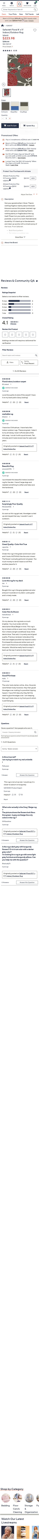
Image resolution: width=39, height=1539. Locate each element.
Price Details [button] (7, 46)
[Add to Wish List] (34, 30)
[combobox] (17, 9)
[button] (4, 4)
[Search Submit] (35, 9)
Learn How (14, 165)
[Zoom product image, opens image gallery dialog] (3, 84)
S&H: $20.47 (7, 44)
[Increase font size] (34, 194)
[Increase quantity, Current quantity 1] (9, 118)
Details (31, 145)
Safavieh (5, 35)
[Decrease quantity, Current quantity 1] (2, 118)
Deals (4, 14)
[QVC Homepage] (2, 25)
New (21, 14)
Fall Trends (29, 14)
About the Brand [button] (11, 242)
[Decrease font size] (37, 194)
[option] (19, 19)
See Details (22, 158)
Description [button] (9, 199)
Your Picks (13, 14)
